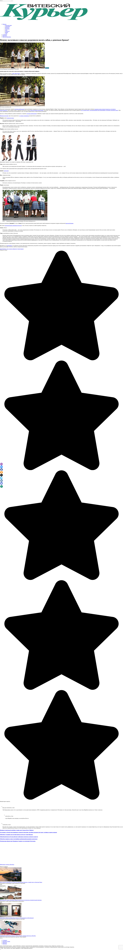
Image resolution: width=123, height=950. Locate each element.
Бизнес (6, 32)
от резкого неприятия (24, 115)
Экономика (7, 26)
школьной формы (69, 223)
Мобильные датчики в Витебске (7, 864)
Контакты (5, 35)
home (1, 248)
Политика (7, 28)
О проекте (5, 34)
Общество (7, 31)
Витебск (4, 248)
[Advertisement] (38, 854)
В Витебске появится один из (6, 838)
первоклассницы (10, 118)
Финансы (7, 27)
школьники (9, 245)
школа (22, 248)
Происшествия (8, 25)
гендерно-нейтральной (20, 109)
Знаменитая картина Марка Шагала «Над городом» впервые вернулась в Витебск (18, 935)
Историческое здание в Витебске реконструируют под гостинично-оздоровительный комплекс (21, 900)
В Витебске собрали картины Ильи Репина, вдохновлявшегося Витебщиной (17, 917)
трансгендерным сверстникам (36, 110)
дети (7, 248)
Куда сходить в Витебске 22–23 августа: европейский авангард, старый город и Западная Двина (21, 882)
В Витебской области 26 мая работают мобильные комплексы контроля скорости (19, 836)
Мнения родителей (4, 115)
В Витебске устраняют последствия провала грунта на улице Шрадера (16, 834)
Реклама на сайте (6, 941)
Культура (47, 68)
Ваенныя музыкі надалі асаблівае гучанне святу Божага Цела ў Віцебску (17, 830)
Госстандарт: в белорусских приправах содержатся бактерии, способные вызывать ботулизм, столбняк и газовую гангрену (28, 832)
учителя (19, 248)
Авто (6, 30)
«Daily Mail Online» (16, 73)
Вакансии (5, 942)
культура (10, 248)
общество (15, 248)
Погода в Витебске (7, 36)
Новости (4, 24)
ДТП (6, 33)
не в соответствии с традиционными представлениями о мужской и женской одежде (99, 110)
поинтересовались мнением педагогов (13, 225)
